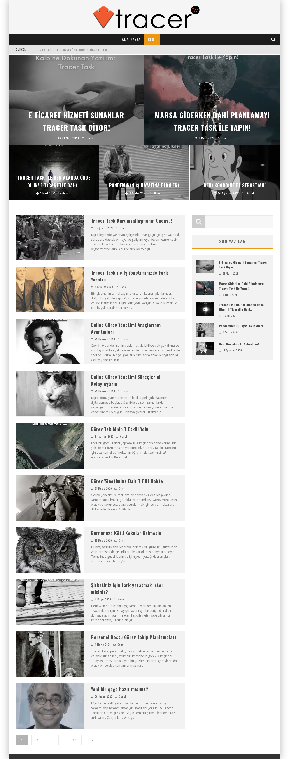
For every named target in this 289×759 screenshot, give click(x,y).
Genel (123, 228)
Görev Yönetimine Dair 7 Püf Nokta (127, 481)
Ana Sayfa (131, 39)
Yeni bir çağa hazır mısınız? (119, 689)
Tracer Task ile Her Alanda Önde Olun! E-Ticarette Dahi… (241, 307)
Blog (152, 39)
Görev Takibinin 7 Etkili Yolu (120, 429)
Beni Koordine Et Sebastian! (239, 344)
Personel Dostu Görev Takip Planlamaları (133, 637)
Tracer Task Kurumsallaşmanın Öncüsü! (131, 220)
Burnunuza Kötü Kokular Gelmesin (126, 533)
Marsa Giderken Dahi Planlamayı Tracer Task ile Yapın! (241, 286)
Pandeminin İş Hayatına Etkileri (241, 325)
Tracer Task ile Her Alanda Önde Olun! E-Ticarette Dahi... (74, 50)
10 (74, 740)
